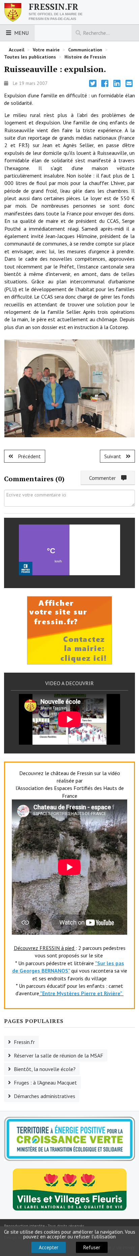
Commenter (105, 477)
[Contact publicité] (69, 629)
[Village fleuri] (70, 1189)
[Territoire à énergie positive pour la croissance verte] (69, 1139)
